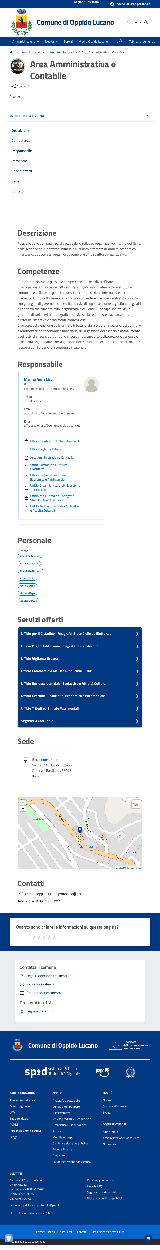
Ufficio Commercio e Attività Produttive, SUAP (56, 671)
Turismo (58, 1131)
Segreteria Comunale (37, 720)
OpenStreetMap (133, 867)
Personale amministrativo (26, 1130)
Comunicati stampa (115, 1106)
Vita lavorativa (61, 1112)
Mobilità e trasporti (64, 1137)
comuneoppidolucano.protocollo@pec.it (34, 1205)
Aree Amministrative (63, 52)
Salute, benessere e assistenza (72, 1161)
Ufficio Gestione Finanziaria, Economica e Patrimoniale (63, 695)
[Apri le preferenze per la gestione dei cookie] (10, 1239)
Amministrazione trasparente (121, 1138)
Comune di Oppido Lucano (75, 22)
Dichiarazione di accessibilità (104, 1198)
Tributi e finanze (62, 1149)
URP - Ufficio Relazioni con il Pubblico (32, 1213)
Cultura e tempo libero (66, 1106)
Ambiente (59, 1155)
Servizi (57, 1093)
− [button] (23, 808)
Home (14, 52)
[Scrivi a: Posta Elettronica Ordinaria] (46, 1209)
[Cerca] (146, 22)
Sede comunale (45, 759)
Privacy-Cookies (45, 1232)
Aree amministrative (22, 1100)
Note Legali (66, 1232)
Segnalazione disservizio (102, 1192)
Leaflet (119, 867)
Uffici (13, 1112)
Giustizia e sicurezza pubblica (70, 1143)
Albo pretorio (111, 1132)
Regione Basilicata (86, 2)
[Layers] (136, 804)
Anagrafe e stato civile (66, 1100)
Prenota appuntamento (101, 1180)
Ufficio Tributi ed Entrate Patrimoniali (50, 708)
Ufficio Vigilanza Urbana (39, 658)
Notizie (107, 1100)
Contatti (16, 1173)
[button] (130, 4)
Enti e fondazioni (20, 1118)
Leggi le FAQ (94, 1186)
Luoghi (14, 1137)
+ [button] (23, 802)
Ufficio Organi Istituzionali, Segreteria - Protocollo (60, 646)
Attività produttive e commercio (72, 1119)
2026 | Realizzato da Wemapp (28, 1241)
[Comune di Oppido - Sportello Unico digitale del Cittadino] (21, 22)
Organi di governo (20, 1106)
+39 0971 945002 (20, 1199)
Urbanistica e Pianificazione (70, 1125)
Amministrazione (33, 52)
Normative (109, 1144)
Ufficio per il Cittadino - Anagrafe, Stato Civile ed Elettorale (66, 633)
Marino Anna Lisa (38, 379)
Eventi (106, 1112)
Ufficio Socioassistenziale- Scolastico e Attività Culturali (64, 683)
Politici (14, 1124)
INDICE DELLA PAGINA (27, 116)
